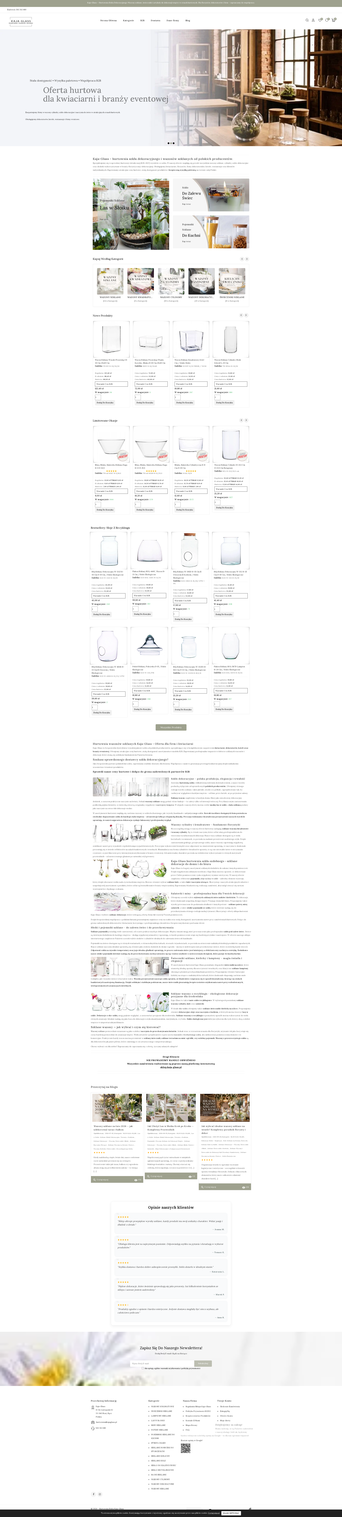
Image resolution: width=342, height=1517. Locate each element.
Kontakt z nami (193, 1420)
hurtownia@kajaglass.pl (106, 1422)
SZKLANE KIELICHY (160, 1456)
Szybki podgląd (126, 329)
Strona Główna (108, 20)
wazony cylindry (179, 832)
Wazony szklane (98, 1031)
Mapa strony (191, 1425)
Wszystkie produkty (171, 727)
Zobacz (110, 301)
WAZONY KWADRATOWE (140, 297)
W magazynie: (102, 392)
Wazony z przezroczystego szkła (231, 1038)
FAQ (188, 1430)
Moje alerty (225, 1420)
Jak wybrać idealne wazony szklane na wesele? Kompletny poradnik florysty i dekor (223, 1129)
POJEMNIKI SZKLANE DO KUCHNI (163, 1436)
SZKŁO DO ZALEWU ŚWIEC (163, 1465)
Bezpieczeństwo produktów (198, 1416)
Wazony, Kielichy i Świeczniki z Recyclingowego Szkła (113, 1149)
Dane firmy (173, 20)
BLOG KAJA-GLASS (129, 1133)
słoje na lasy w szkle (209, 879)
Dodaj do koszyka (105, 403)
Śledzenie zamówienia (230, 1406)
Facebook (94, 1495)
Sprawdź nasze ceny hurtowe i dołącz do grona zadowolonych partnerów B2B (141, 771)
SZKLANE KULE (158, 1461)
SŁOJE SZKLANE (158, 1475)
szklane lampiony (240, 968)
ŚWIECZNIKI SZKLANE (232, 297)
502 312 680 (21, 10)
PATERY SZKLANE (159, 1430)
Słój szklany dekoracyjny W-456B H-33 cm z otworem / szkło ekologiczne (108, 670)
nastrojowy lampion (165, 805)
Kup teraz (104, 219)
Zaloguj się (225, 1411)
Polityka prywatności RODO (198, 1411)
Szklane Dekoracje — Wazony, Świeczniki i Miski (111, 1141)
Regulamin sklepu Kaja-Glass (198, 1406)
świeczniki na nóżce (233, 965)
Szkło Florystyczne (229, 1156)
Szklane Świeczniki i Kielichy (218, 1148)
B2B (142, 20)
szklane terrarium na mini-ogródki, (177, 1038)
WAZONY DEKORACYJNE (201, 297)
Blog (187, 20)
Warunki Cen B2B (104, 384)
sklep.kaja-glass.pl (171, 1067)
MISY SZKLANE (158, 1425)
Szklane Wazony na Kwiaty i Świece (121, 1145)
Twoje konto (224, 1400)
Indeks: (99, 366)
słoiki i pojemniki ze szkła (199, 908)
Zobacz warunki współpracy (37, 116)
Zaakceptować (231, 1513)
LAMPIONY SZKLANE (161, 1416)
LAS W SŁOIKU (158, 1420)
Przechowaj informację (104, 1400)
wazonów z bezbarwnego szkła (187, 1035)
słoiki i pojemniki (104, 954)
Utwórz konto (226, 1416)
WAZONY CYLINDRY (171, 297)
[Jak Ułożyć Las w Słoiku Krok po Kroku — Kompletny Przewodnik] (171, 1108)
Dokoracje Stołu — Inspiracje (211, 1141)
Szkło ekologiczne (195, 1019)
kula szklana (235, 805)
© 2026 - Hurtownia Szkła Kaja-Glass (107, 1509)
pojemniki (195, 879)
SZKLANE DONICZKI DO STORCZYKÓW (162, 1450)
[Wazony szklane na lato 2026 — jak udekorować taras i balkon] (117, 1108)
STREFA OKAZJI (158, 1443)
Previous (9, 87)
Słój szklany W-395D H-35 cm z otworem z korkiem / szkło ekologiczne (187, 575)
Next (333, 87)
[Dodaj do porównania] (126, 324)
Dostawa (155, 20)
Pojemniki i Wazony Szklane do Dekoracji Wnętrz (165, 1141)
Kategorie (128, 20)
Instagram (100, 1495)
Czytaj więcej (100, 1180)
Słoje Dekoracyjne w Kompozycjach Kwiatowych (172, 1149)
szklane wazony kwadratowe (235, 829)
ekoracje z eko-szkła (107, 1015)
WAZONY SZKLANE (110, 297)
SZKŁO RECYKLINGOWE (162, 1470)
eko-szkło (183, 1009)
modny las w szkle (218, 805)
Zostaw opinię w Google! (192, 1440)
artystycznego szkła (194, 813)
